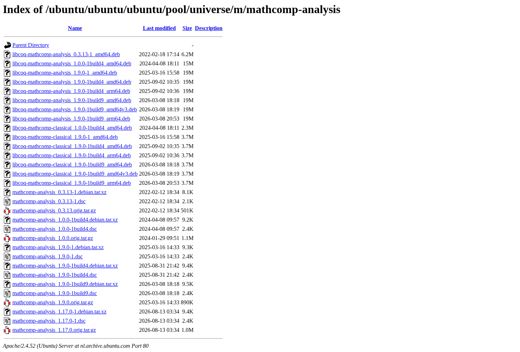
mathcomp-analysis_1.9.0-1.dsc (47, 256)
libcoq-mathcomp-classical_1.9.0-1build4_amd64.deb (72, 146)
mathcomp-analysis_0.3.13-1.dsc (49, 201)
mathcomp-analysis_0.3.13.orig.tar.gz (54, 210)
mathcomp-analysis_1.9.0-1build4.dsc (54, 275)
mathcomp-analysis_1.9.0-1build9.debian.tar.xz (65, 284)
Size (187, 28)
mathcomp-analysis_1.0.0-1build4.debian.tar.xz (65, 220)
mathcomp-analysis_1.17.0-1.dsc (49, 321)
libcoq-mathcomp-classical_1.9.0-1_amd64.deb (65, 137)
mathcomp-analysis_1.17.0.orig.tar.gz (54, 330)
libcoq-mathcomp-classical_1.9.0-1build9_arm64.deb (71, 183)
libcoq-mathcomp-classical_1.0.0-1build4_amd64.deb (72, 128)
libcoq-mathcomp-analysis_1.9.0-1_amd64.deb (64, 73)
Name (75, 28)
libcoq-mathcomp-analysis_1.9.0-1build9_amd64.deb (71, 100)
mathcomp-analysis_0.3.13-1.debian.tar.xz (59, 192)
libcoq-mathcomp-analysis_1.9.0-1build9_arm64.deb (71, 119)
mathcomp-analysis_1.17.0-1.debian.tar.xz (59, 312)
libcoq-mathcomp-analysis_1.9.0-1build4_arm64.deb (71, 91)
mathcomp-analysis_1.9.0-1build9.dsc (54, 293)
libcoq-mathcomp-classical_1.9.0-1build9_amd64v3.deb (75, 174)
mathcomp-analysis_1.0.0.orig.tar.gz (52, 238)
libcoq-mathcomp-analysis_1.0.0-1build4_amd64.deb (71, 63)
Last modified (159, 28)
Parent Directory (30, 45)
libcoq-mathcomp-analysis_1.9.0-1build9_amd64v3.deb (74, 109)
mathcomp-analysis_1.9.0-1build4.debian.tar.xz (65, 266)
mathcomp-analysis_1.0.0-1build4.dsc (54, 229)
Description (209, 28)
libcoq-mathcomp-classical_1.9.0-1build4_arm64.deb (71, 155)
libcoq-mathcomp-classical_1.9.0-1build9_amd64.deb (72, 165)
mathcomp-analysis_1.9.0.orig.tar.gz (52, 302)
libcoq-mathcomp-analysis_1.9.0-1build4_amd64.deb (71, 82)
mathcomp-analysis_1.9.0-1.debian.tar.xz (58, 247)
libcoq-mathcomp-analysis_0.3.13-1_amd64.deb (66, 54)
